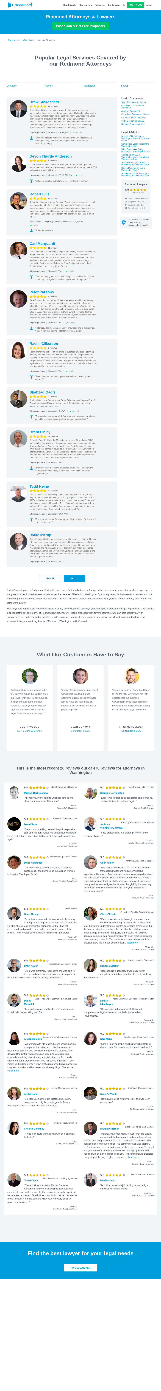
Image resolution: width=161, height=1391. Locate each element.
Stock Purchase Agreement (133, 102)
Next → (74, 578)
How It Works (69, 5)
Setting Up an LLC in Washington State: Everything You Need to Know (135, 157)
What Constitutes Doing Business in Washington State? (135, 150)
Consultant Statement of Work (135, 114)
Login (149, 5)
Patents (49, 85)
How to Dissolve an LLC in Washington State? (133, 169)
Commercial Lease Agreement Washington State (135, 145)
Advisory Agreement (130, 111)
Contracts (12, 85)
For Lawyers (114, 5)
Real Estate (89, 85)
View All (50, 578)
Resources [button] (100, 5)
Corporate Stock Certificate (133, 117)
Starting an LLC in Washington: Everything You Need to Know (135, 174)
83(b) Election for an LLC (132, 121)
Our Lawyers (85, 5)
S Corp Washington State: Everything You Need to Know (135, 163)
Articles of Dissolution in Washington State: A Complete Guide (135, 138)
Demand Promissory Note (133, 124)
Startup (124, 85)
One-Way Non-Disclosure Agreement (132, 106)
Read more (133, 942)
